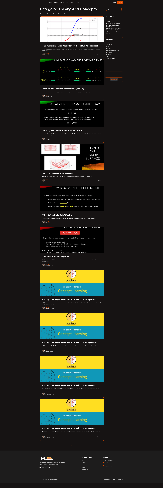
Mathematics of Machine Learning (113, 50)
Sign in (114, 2)
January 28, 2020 (49, 139)
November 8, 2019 (49, 181)
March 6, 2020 (48, 96)
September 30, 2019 (49, 265)
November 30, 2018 (49, 394)
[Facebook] (40, 467)
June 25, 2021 (48, 54)
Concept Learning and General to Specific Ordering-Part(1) (69, 428)
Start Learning (114, 79)
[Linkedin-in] (43, 467)
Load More (72, 445)
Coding (107, 46)
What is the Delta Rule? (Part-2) (57, 173)
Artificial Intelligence (110, 44)
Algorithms (108, 42)
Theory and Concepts (110, 58)
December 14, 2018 (49, 308)
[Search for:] (114, 9)
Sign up (120, 2)
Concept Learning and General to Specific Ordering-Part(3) (69, 385)
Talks (107, 56)
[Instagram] (46, 467)
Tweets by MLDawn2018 (111, 67)
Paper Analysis (109, 52)
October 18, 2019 (49, 222)
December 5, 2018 (49, 351)
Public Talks (108, 54)
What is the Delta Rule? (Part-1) (57, 215)
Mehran (47, 53)
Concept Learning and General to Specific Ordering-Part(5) (69, 299)
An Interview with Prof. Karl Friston (113, 23)
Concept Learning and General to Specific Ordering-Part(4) (69, 342)
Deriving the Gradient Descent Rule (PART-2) (63, 89)
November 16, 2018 (49, 437)
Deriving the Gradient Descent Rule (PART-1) (63, 130)
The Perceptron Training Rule (55, 256)
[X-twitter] (49, 467)
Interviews (108, 48)
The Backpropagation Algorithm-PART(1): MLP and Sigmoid (70, 46)
